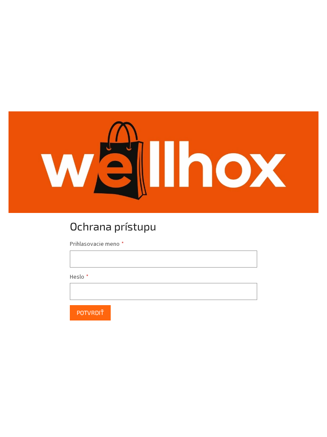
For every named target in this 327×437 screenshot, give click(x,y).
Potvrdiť (90, 312)
